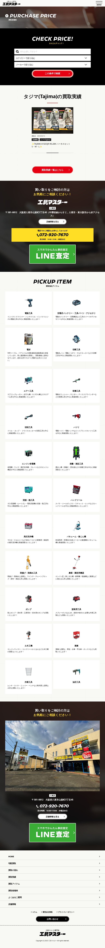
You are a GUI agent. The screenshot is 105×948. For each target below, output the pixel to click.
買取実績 (12, 877)
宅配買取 (12, 863)
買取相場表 (13, 890)
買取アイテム (14, 883)
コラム (34, 912)
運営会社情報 (47, 912)
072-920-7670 (54, 806)
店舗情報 (12, 904)
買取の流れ (13, 870)
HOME (11, 856)
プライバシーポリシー (66, 912)
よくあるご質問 (15, 897)
